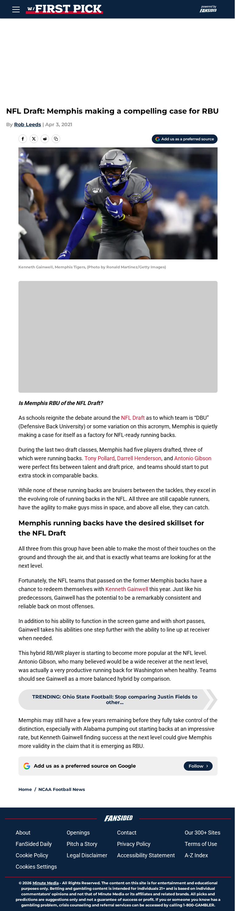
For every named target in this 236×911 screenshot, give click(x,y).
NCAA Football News (61, 789)
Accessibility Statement (146, 855)
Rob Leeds (27, 124)
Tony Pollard (100, 458)
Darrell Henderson (139, 458)
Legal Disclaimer (87, 855)
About (23, 832)
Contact (126, 832)
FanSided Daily (34, 844)
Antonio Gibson (192, 458)
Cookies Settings (36, 866)
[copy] (56, 138)
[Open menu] (16, 9)
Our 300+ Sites (202, 832)
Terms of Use (201, 844)
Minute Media (46, 883)
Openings (78, 832)
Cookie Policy (32, 855)
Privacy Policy (134, 844)
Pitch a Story (82, 844)
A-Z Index (196, 855)
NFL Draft (133, 418)
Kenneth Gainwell (126, 589)
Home (25, 789)
